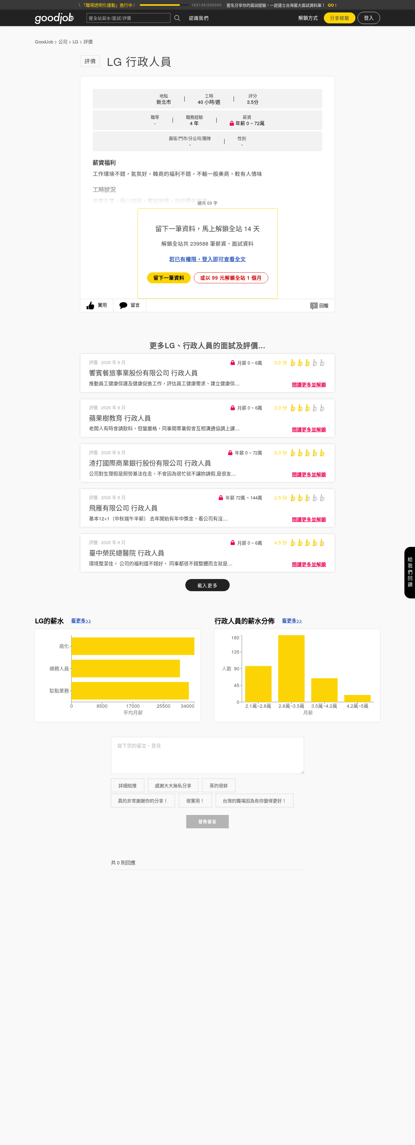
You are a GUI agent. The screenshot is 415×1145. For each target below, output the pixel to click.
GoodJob (44, 41)
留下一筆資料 (168, 277)
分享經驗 (339, 18)
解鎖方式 (308, 17)
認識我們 (199, 18)
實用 (102, 305)
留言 (135, 305)
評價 (88, 41)
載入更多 (207, 585)
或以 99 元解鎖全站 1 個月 (231, 277)
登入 (369, 17)
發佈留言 (207, 821)
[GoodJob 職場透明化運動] (61, 18)
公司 (62, 41)
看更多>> (81, 620)
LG (75, 41)
